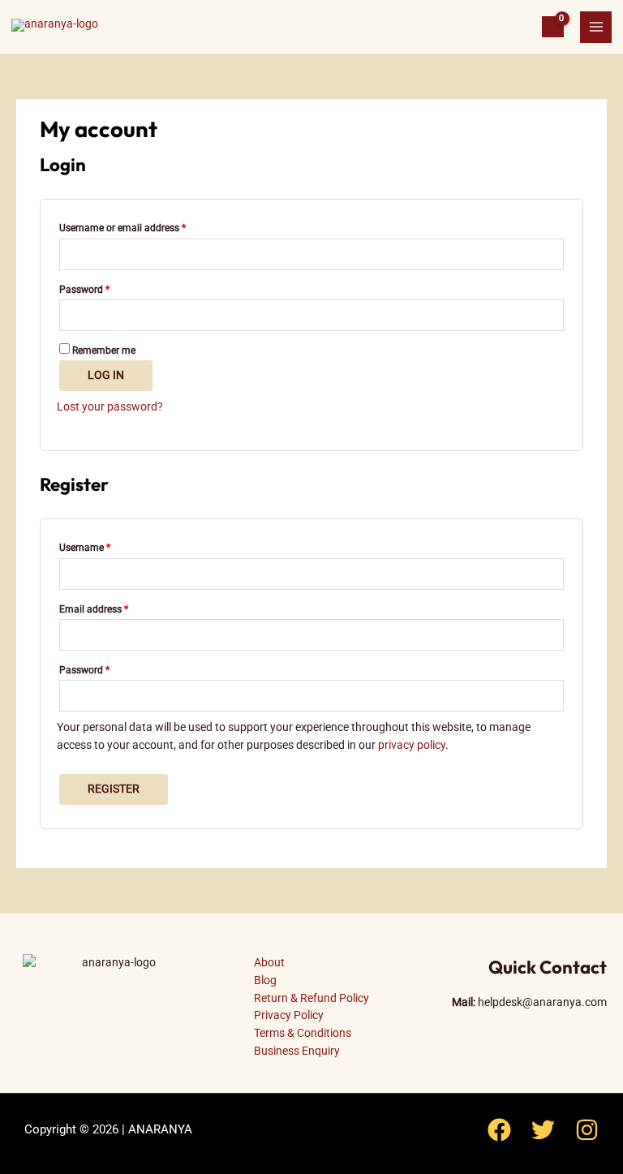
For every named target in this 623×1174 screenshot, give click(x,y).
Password (103, 287)
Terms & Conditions (302, 1032)
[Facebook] (499, 1130)
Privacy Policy (289, 1014)
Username (103, 545)
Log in (106, 374)
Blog (265, 980)
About (269, 962)
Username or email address (141, 226)
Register (114, 788)
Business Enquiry (297, 1050)
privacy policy (411, 744)
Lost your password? (110, 406)
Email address (112, 607)
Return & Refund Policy (311, 997)
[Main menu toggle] (596, 27)
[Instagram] (587, 1130)
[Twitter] (543, 1130)
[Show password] (552, 315)
